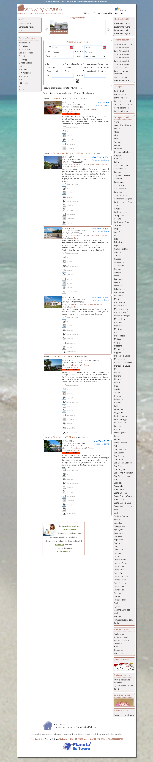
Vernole (117, 616)
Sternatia (118, 536)
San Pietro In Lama (122, 476)
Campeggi (23, 59)
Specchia (118, 523)
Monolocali (23, 76)
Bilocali (22, 56)
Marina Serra (119, 319)
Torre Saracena (121, 579)
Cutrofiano (118, 232)
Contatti (97, 13)
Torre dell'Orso (120, 563)
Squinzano (118, 533)
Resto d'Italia (119, 91)
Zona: (47, 56)
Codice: (47, 75)
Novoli (117, 382)
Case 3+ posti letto (122, 47)
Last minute (24, 30)
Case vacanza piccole (123, 44)
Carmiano (118, 178)
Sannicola (118, 483)
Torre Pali (118, 573)
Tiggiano (117, 556)
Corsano (118, 225)
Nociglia (117, 379)
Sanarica (118, 479)
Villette (21, 89)
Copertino (118, 218)
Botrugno (118, 158)
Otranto (117, 396)
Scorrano (118, 509)
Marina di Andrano (122, 309)
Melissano (118, 339)
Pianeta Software (52, 739)
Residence (23, 83)
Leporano (118, 279)
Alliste (116, 138)
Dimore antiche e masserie (121, 642)
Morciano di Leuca (122, 366)
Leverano (118, 285)
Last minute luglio (121, 30)
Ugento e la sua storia (123, 685)
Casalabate (119, 185)
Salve (116, 446)
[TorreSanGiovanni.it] (40, 11)
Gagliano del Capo (122, 249)
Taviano (117, 553)
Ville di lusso (119, 653)
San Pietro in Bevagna (123, 472)
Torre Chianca (120, 559)
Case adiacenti (120, 67)
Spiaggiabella (119, 526)
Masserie (23, 69)
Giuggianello (119, 262)
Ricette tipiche (120, 689)
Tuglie (116, 603)
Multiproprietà (25, 79)
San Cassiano (120, 449)
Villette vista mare (121, 80)
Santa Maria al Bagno (123, 503)
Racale (117, 429)
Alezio (116, 132)
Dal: (50, 46)
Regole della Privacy (98, 734)
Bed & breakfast (26, 52)
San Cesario (119, 456)
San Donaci (119, 459)
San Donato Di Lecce (123, 462)
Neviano (117, 376)
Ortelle (117, 389)
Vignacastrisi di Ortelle (123, 620)
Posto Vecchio (120, 422)
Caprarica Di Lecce (122, 175)
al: (83, 46)
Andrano (118, 142)
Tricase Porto (120, 599)
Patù (116, 406)
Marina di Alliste (121, 305)
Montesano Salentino (123, 362)
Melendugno (119, 335)
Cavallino (118, 208)
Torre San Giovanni (122, 576)
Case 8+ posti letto (122, 64)
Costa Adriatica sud (122, 101)
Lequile (117, 282)
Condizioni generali (81, 734)
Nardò (117, 372)
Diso (116, 235)
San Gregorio (120, 469)
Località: (79, 56)
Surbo (116, 546)
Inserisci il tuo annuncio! (113, 13)
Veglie (116, 613)
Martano (118, 325)
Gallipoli (117, 259)
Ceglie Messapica (121, 212)
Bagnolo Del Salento (123, 152)
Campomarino (120, 168)
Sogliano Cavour (121, 516)
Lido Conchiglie (120, 289)
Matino (117, 332)
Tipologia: (48, 51)
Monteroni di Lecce (122, 359)
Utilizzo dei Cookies (115, 734)
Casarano (118, 192)
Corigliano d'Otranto (122, 222)
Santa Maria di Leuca (123, 506)
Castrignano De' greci (123, 198)
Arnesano (118, 148)
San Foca (118, 466)
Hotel (21, 66)
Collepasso (119, 215)
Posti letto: (79, 51)
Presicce (117, 426)
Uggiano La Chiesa (122, 610)
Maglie (117, 299)
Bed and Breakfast (122, 637)
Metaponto (119, 349)
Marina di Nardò (121, 312)
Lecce (116, 275)
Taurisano (118, 549)
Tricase (117, 596)
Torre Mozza (119, 569)
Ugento (117, 606)
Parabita (117, 402)
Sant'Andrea (119, 486)
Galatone (118, 255)
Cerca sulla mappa (26, 27)
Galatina (117, 252)
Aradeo (117, 145)
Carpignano (119, 182)
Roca (116, 436)
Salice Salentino (120, 442)
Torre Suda (119, 586)
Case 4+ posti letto (122, 51)
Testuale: (79, 75)
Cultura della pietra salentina (122, 681)
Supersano (118, 539)
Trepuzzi (117, 593)
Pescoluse (118, 409)
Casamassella (120, 188)
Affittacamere (24, 42)
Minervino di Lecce (122, 356)
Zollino (117, 623)
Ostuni (117, 392)
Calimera (118, 162)
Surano (117, 543)
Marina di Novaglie (122, 315)
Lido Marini (119, 292)
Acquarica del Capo (122, 125)
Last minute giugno (122, 27)
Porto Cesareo (120, 416)
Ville (20, 86)
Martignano (119, 329)
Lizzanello (118, 295)
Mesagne (118, 345)
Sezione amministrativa (124, 715)
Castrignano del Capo (123, 202)
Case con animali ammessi (121, 72)
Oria (116, 386)
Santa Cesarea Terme (123, 496)
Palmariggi (118, 399)
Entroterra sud (120, 97)
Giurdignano (119, 265)
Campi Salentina (121, 165)
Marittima (118, 322)
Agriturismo (23, 46)
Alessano (118, 128)
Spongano (118, 529)
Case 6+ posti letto (122, 57)
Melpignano (119, 342)
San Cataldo (119, 452)
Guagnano (118, 272)
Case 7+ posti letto (122, 61)
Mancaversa (119, 302)
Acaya (116, 122)
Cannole (117, 172)
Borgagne (118, 155)
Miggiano (118, 352)
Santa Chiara (119, 499)
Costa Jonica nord (121, 107)
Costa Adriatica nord (123, 104)
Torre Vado (119, 589)
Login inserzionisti (127, 10)
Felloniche (118, 242)
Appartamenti (24, 49)
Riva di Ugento (120, 432)
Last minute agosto (122, 33)
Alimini (116, 135)
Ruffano (117, 439)
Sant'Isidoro (119, 489)
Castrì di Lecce (120, 195)
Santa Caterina (120, 493)
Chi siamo (87, 13)
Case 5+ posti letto (122, 54)
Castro (117, 205)
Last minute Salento (122, 23)
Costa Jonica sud (121, 111)
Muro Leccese (120, 369)
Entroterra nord (121, 94)
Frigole (117, 245)
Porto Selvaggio (120, 419)
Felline (117, 239)
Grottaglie (118, 269)
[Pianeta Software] (76, 751)
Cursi (116, 229)
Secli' (116, 513)
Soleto (117, 519)
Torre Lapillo (119, 566)
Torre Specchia (120, 583)
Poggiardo (118, 412)
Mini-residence (25, 72)
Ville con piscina (120, 77)
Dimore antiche (25, 62)
